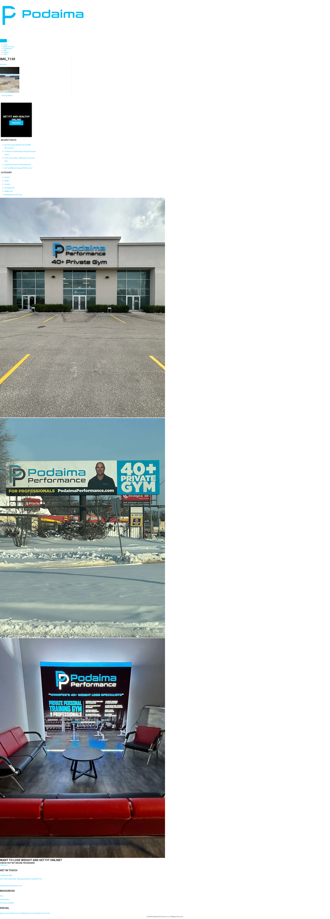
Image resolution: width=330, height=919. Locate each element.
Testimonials (7, 48)
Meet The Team (8, 47)
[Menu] (3, 40)
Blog (5, 50)
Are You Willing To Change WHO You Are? (18, 168)
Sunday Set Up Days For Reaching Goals (17, 164)
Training (7, 184)
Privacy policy (4, 899)
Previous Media (6, 95)
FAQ (1, 896)
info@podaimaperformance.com (11, 886)
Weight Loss (8, 191)
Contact (6, 52)
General (7, 177)
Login (5, 54)
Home (5, 45)
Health (6, 181)
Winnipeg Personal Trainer (13, 195)
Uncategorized (9, 188)
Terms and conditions (7, 903)
